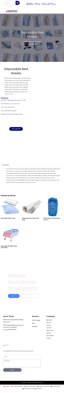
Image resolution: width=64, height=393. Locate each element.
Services (38, 4)
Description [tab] (5, 165)
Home (24, 41)
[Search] (18, 3)
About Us (37, 3)
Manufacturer (30, 4)
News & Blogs (46, 4)
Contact (53, 4)
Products (43, 3)
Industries (51, 3)
